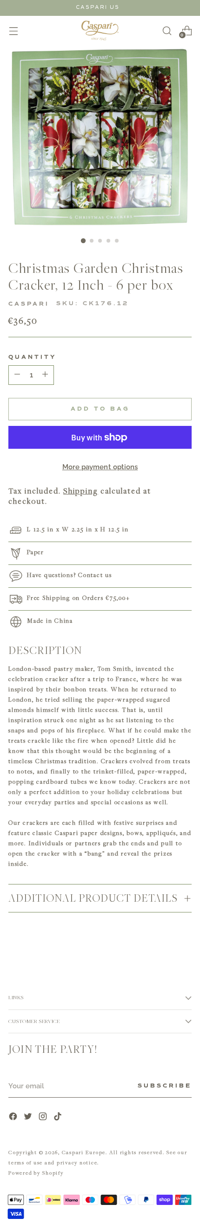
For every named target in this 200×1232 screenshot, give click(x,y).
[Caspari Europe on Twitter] (28, 1117)
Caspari (28, 304)
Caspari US (98, 7)
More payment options (100, 467)
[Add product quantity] (17, 375)
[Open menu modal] (13, 30)
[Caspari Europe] (100, 31)
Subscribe (165, 1086)
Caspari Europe (84, 1151)
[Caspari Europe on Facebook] (14, 1117)
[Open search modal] (166, 30)
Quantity (32, 357)
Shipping (80, 491)
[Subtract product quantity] (45, 375)
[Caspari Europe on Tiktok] (58, 1117)
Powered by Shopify (36, 1172)
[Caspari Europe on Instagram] (43, 1117)
